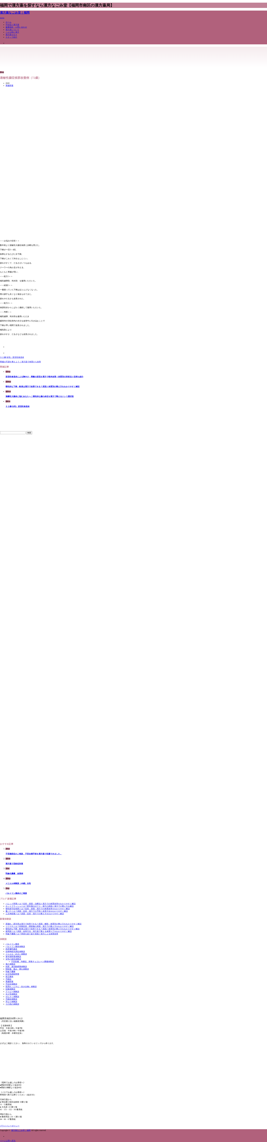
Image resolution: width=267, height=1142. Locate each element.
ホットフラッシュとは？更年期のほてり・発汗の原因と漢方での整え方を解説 (40, 906)
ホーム (8, 22)
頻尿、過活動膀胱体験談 (16, 967)
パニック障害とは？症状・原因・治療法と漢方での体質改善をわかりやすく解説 (41, 904)
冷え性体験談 (11, 994)
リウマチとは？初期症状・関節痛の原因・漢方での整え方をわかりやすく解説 (40, 926)
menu (2, 18)
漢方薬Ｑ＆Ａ (11, 35)
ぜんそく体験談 (12, 997)
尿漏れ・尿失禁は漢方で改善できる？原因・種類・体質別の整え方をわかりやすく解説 (43, 924)
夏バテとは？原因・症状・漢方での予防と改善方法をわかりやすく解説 (37, 911)
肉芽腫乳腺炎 (11, 949)
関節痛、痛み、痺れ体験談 (17, 969)
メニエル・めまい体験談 (16, 954)
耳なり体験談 (11, 1002)
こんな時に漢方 (12, 32)
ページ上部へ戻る (8, 1141)
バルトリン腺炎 (12, 944)
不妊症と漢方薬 (12, 25)
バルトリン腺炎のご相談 (16, 893)
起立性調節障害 (12, 974)
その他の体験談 (12, 1004)
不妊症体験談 (11, 984)
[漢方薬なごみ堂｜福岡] (13, 53)
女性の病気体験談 (13, 959)
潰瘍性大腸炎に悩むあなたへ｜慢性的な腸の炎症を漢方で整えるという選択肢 (40, 396)
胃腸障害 (9, 86)
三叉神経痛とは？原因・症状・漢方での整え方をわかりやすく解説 (35, 914)
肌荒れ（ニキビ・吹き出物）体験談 (21, 987)
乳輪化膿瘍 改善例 (14, 873)
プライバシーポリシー (9, 1126)
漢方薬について (12, 30)
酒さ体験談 (10, 964)
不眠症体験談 (11, 999)
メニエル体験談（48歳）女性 (18, 883)
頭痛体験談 (10, 989)
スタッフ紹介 (11, 37)
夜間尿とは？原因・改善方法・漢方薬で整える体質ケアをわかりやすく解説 (39, 931)
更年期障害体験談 (13, 957)
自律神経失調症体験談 (15, 952)
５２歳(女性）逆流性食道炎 (12, 357)
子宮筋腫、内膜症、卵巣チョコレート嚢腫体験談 (32, 962)
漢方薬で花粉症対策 (14, 864)
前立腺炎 (9, 977)
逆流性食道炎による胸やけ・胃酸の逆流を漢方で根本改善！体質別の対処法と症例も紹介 (44, 377)
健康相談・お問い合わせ (16, 27)
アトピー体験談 (12, 992)
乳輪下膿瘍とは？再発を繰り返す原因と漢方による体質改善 (32, 934)
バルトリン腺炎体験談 (15, 947)
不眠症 (8, 979)
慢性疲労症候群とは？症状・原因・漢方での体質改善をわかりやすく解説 (38, 909)
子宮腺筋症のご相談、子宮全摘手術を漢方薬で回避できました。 (34, 854)
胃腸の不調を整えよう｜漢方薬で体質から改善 (20, 362)
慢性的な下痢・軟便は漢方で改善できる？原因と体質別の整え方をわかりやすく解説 (43, 386)
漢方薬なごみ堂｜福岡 (15, 12)
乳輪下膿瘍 (10, 972)
